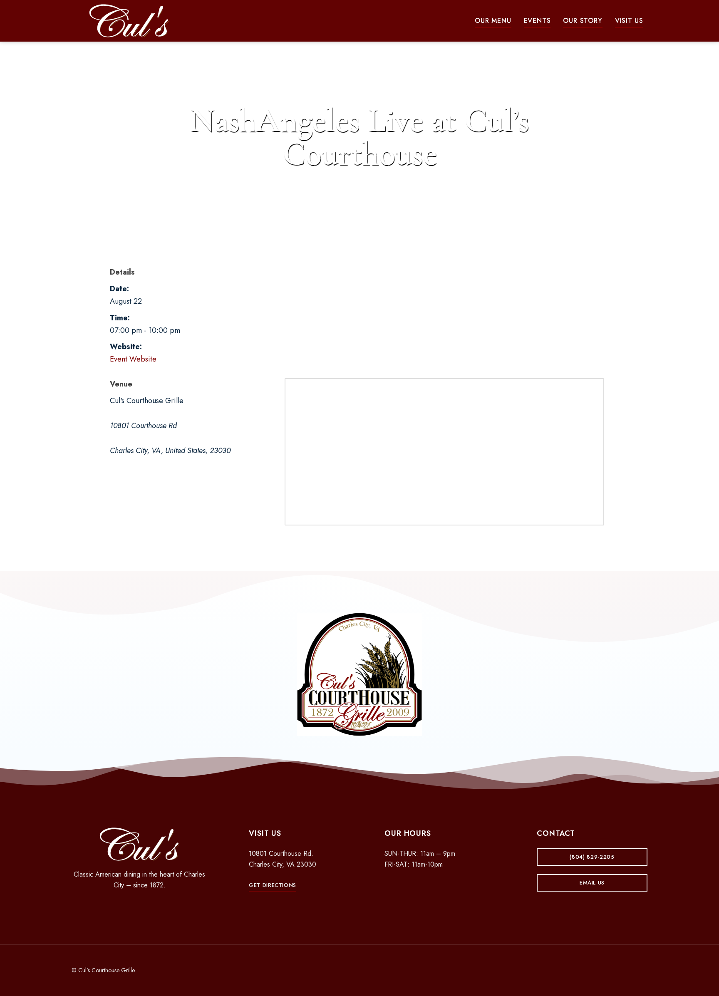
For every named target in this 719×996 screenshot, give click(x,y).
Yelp (154, 907)
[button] (493, 21)
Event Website (133, 359)
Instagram (139, 907)
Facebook (125, 907)
